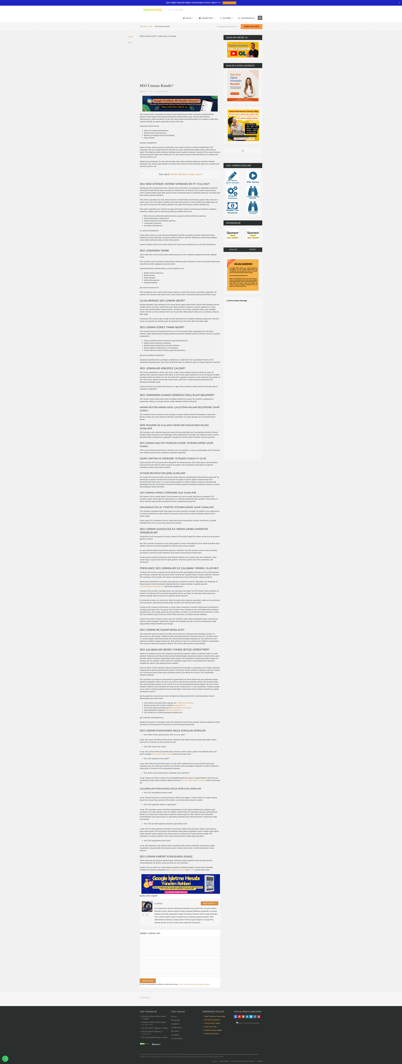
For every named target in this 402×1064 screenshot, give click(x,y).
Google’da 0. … (176, 1024)
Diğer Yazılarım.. (209, 903)
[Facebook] (235, 1016)
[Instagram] (243, 1016)
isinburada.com (179, 705)
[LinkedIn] (247, 1016)
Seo (150, 26)
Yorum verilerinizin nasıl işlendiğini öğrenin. (194, 984)
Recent (252, 249)
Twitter (191, 870)
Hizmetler (207, 18)
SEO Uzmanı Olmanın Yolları (162, 754)
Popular (233, 249)
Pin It (129, 43)
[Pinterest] (239, 1016)
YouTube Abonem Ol (229, 3)
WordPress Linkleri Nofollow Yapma (154, 1016)
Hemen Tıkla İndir (251, 27)
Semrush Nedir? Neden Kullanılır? (193, 780)
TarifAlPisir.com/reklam (185, 703)
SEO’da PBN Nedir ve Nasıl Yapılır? (186, 174)
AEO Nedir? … (175, 1031)
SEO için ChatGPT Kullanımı (151, 1028)
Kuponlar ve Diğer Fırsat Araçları (242, 1061)
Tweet (130, 37)
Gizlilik (214, 1061)
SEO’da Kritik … (176, 1020)
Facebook (181, 870)
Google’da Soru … (177, 1027)
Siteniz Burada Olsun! (211, 1034)
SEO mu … (174, 1016)
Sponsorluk (248, 18)
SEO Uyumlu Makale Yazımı (151, 1037)
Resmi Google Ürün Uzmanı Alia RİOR (169, 1054)
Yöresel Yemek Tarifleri (212, 1023)
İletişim (226, 18)
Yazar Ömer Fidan (210, 1027)
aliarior (144, 91)
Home (145, 26)
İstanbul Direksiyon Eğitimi (213, 1030)
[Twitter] (251, 1016)
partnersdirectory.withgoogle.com (152, 586)
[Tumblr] (254, 1016)
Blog (188, 18)
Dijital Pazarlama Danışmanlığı (214, 1016)
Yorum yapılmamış (161, 91)
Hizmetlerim (224, 1061)
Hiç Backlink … (176, 1035)
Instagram (173, 870)
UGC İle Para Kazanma (212, 1020)
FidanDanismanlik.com (173, 710)
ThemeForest (172, 1057)
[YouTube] (258, 1016)
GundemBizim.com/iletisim (181, 708)
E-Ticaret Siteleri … (177, 1038)
